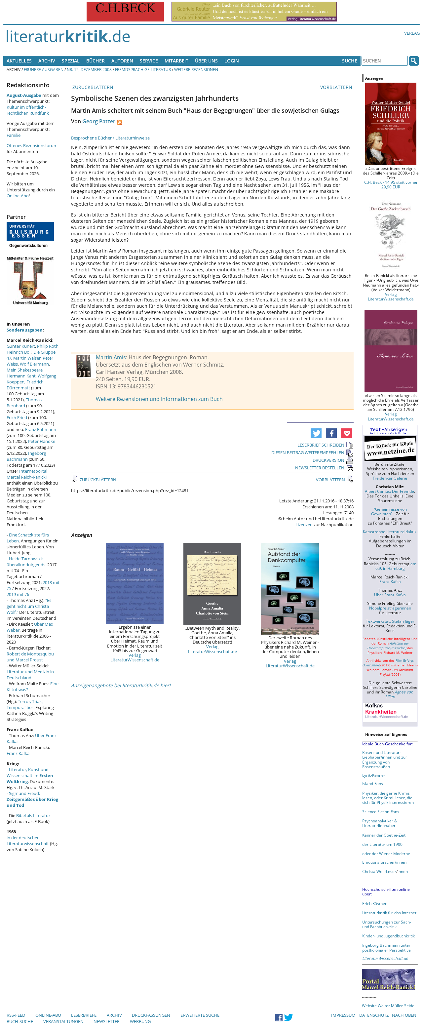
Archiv (46, 61)
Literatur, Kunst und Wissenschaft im (30, 775)
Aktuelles (19, 61)
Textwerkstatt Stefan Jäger (390, 621)
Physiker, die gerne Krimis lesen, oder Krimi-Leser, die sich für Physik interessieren (388, 797)
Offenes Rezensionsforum (32, 145)
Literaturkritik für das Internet (389, 912)
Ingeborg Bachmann (26, 456)
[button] (316, 433)
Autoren (122, 61)
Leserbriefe (83, 1015)
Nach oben (404, 1015)
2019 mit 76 (18, 594)
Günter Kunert (21, 346)
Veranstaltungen (63, 1021)
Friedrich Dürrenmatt (25, 385)
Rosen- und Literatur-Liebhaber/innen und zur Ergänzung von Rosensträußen (384, 759)
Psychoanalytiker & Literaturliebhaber (379, 823)
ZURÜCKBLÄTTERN (92, 87)
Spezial (71, 61)
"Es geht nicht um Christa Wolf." (29, 606)
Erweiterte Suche (199, 1015)
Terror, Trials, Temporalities (25, 704)
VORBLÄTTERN (337, 87)
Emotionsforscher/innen (384, 862)
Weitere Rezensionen (196, 69)
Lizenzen (304, 525)
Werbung (140, 1021)
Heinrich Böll (19, 352)
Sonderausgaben (25, 330)
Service (149, 61)
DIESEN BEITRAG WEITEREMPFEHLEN (307, 452)
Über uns (206, 61)
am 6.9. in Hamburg (395, 566)
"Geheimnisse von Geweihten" (389, 511)
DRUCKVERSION (328, 460)
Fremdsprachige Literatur (143, 69)
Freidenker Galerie (390, 478)
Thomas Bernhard (24, 403)
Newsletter (107, 1021)
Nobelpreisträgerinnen (390, 608)
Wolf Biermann (34, 364)
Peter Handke (41, 441)
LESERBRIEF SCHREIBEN (320, 445)
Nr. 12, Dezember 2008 (89, 69)
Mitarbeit (176, 61)
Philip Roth (47, 346)
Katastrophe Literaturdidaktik (389, 531)
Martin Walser (27, 358)
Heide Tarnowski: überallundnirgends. (26, 562)
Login (231, 61)
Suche (349, 61)
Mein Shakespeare (25, 370)
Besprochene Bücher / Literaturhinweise (110, 138)
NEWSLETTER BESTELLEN (319, 468)
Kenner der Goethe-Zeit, (384, 835)
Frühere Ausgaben (43, 69)
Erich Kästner (374, 903)
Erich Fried (17, 417)
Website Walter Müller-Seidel (388, 1005)
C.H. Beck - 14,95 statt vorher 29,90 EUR (391, 184)
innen (403, 871)
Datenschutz (374, 1015)
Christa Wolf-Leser (379, 871)
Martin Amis (111, 357)
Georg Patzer (98, 121)
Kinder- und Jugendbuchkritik (388, 935)
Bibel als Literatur (33, 815)
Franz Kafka (18, 753)
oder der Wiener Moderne (386, 853)
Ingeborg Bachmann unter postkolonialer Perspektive (386, 947)
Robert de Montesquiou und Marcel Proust (30, 657)
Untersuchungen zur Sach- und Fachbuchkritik (386, 924)
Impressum (343, 1015)
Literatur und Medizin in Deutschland (30, 675)
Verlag (412, 33)
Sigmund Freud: (32, 799)
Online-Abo (18, 196)
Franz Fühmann (40, 429)
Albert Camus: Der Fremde (389, 491)
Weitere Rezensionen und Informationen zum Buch (159, 399)
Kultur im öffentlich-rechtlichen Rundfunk (28, 110)
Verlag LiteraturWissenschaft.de (134, 657)
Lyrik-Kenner (373, 775)
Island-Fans (372, 783)
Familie (13, 135)
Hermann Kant (21, 376)
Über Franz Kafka (390, 594)
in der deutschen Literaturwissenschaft (28, 841)
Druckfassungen (151, 1015)
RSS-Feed (16, 1015)
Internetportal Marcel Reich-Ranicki (27, 474)
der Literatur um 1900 (382, 844)
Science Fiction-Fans (380, 811)
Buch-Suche (20, 1021)
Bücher (95, 61)
